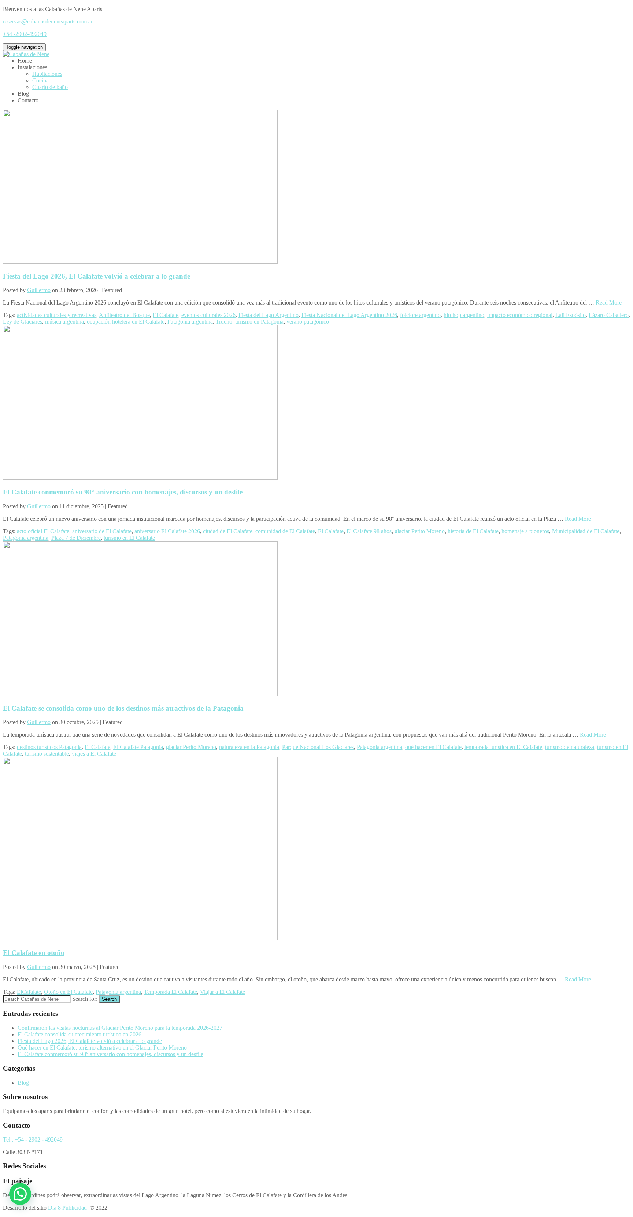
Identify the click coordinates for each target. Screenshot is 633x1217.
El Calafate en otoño (33, 952)
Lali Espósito (570, 315)
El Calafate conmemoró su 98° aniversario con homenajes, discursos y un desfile (123, 492)
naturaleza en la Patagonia (249, 747)
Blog (23, 94)
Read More (609, 302)
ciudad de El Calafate (227, 531)
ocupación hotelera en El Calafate (125, 321)
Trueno (224, 321)
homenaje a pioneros (525, 531)
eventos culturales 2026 (208, 315)
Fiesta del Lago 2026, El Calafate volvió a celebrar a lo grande (96, 276)
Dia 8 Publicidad (67, 1208)
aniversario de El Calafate (102, 531)
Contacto (28, 100)
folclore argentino (420, 315)
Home (25, 61)
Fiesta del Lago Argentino (268, 315)
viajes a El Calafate (94, 754)
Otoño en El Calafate (68, 992)
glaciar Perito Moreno (420, 531)
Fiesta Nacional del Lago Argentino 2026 (349, 315)
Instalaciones (32, 67)
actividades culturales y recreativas (56, 315)
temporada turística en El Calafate (503, 747)
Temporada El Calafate (170, 992)
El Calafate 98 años (369, 531)
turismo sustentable (47, 754)
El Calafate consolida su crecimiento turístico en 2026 (79, 1034)
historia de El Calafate (473, 531)
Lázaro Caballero (609, 315)
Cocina (40, 80)
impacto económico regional (519, 315)
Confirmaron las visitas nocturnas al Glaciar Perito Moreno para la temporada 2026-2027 (120, 1028)
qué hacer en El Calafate (433, 747)
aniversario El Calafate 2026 (167, 531)
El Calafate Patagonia (138, 747)
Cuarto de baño (50, 87)
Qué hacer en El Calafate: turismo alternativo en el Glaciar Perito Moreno (102, 1047)
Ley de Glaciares (22, 321)
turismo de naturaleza (569, 747)
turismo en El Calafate (129, 538)
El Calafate (165, 315)
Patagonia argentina (190, 321)
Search (109, 999)
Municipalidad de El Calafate (585, 531)
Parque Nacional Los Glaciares (318, 747)
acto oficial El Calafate (43, 531)
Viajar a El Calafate (222, 992)
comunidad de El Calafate (285, 531)
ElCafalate (29, 992)
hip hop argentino (464, 315)
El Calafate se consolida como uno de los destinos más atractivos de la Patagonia (123, 708)
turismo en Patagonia (259, 321)
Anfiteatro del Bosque (124, 315)
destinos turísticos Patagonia (49, 747)
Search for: (84, 999)
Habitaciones (47, 74)
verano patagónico (307, 321)
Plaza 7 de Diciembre (76, 538)
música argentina (64, 321)
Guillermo (39, 290)
